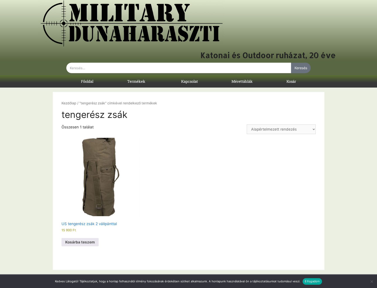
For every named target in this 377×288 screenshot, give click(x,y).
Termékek (136, 81)
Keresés (301, 68)
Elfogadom (312, 281)
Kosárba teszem (80, 242)
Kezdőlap (69, 103)
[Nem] (371, 281)
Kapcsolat (189, 81)
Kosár (291, 81)
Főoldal (87, 81)
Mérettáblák (242, 81)
